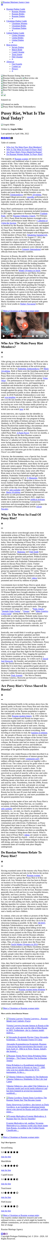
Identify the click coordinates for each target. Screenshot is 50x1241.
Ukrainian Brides (19, 26)
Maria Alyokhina (13, 492)
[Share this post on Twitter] (4, 138)
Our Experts (17, 64)
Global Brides (17, 38)
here (21, 409)
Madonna (21, 552)
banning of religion (39, 733)
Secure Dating (18, 47)
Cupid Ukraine (18, 52)
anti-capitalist (15, 490)
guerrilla (30, 197)
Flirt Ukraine (17, 57)
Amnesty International (31, 249)
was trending (10, 397)
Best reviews (11, 45)
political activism (38, 499)
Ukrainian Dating (19, 28)
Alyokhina (36, 195)
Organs (26, 611)
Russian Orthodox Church (24, 216)
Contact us (16, 66)
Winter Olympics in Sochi (29, 270)
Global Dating (18, 40)
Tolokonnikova (16, 195)
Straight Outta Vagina (11, 611)
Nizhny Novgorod (28, 304)
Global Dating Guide (15, 33)
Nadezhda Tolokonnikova (28, 369)
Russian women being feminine (32, 989)
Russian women (21, 159)
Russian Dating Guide (15, 9)
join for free (6, 1157)
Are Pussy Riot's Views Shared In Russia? (24, 152)
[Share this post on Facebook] (2, 138)
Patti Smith (34, 552)
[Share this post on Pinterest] (7, 138)
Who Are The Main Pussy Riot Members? (24, 147)
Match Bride (17, 50)
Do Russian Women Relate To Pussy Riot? (24, 154)
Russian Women (18, 11)
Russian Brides (18, 14)
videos (34, 578)
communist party (33, 759)
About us (10, 61)
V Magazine (32, 478)
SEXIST (41, 923)
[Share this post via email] (9, 138)
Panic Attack (38, 609)
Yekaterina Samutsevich (37, 235)
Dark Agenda (16, 675)
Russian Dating (18, 16)
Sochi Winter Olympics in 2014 (24, 944)
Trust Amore (17, 54)
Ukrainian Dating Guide (16, 21)
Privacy (15, 69)
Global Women (18, 35)
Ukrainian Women (19, 23)
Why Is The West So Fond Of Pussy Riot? (24, 149)
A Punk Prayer (23, 433)
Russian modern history (22, 716)
